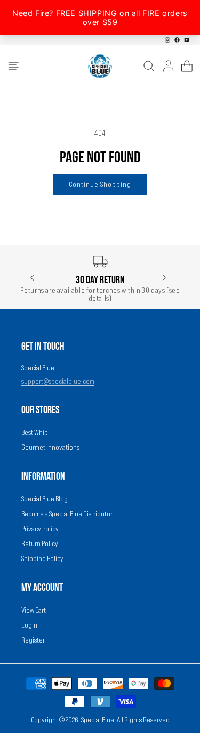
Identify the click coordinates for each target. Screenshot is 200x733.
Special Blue (97, 719)
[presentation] (32, 278)
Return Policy (39, 543)
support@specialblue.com (57, 381)
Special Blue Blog (44, 499)
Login (29, 625)
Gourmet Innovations (50, 447)
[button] (13, 66)
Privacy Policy (40, 528)
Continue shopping (100, 184)
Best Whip (34, 432)
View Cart (33, 610)
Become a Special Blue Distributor (67, 513)
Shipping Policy (42, 558)
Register (33, 640)
